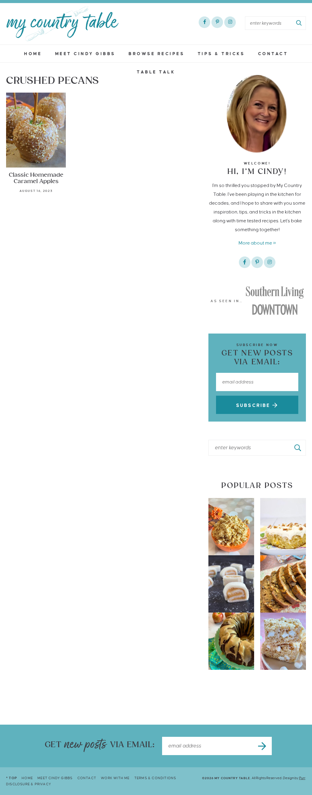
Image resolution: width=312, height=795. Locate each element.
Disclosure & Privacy (28, 784)
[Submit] (299, 23)
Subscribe (254, 405)
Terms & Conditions (155, 778)
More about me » (257, 243)
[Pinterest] (217, 22)
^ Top (11, 778)
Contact (273, 53)
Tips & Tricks (221, 53)
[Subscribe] (263, 746)
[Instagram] (230, 22)
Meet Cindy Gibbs (85, 53)
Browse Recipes (156, 53)
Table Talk (156, 72)
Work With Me (115, 778)
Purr (302, 778)
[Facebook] (204, 22)
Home (33, 53)
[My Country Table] (62, 23)
